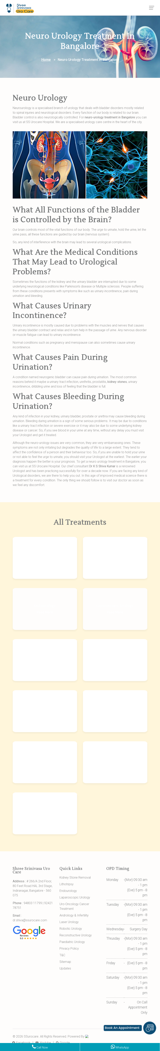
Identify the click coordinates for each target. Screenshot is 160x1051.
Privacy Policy (69, 948)
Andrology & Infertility (74, 915)
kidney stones (117, 382)
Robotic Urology (71, 928)
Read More (45, 561)
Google (64, 1043)
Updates (65, 968)
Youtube (45, 1043)
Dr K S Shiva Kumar (102, 466)
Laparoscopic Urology (75, 897)
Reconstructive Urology (76, 935)
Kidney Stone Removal (75, 877)
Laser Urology (69, 922)
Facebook (22, 1043)
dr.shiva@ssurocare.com (30, 920)
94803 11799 (33, 903)
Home (46, 60)
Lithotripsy (67, 884)
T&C (62, 955)
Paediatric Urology (72, 942)
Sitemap (65, 962)
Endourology (68, 891)
